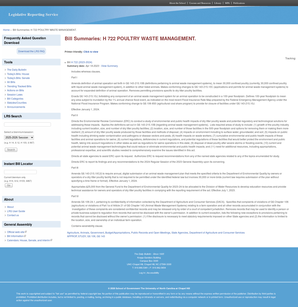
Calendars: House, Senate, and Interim (29, 240)
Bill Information (16, 236)
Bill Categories (15, 98)
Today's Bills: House (18, 73)
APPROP (72, 236)
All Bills (11, 82)
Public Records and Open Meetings (150, 232)
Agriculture (73, 232)
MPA (227, 3)
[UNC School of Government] (95, 3)
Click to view (91, 51)
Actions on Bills (15, 90)
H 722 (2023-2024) (81, 62)
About (10, 206)
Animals (84, 232)
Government (97, 232)
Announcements (16, 106)
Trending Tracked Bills (19, 86)
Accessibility (153, 272)
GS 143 (101, 236)
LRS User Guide (16, 211)
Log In (142, 272)
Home (6, 29)
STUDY (82, 236)
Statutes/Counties (17, 102)
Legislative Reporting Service (33, 14)
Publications (239, 3)
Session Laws (15, 94)
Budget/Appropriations (117, 232)
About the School (177, 3)
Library (217, 3)
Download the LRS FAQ (31, 51)
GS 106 (91, 236)
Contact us (13, 215)
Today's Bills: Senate (18, 78)
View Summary (109, 65)
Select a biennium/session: (19, 132)
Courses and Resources (200, 3)
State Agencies (180, 232)
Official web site (17, 232)
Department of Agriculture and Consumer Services (217, 232)
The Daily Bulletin (17, 69)
